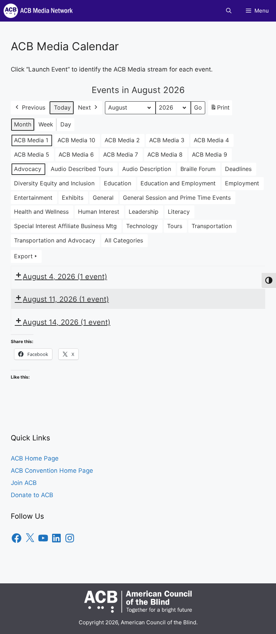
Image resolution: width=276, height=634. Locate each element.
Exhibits (72, 197)
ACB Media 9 (209, 154)
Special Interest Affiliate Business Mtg (65, 226)
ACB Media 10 (76, 140)
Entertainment (33, 197)
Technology (142, 226)
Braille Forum (198, 168)
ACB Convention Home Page (52, 470)
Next (84, 107)
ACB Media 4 (211, 140)
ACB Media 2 (122, 140)
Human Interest (98, 211)
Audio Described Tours (82, 168)
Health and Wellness (41, 211)
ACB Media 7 (120, 154)
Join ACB (24, 482)
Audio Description (146, 168)
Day (65, 124)
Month (22, 124)
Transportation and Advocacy (54, 240)
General (103, 197)
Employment (242, 183)
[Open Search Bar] (229, 11)
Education (117, 183)
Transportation (212, 226)
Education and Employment (178, 183)
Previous (33, 107)
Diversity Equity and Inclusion (54, 183)
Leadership (143, 211)
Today (62, 107)
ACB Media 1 (31, 140)
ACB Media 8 (165, 154)
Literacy (179, 211)
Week (45, 124)
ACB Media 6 (76, 154)
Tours (174, 226)
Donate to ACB (32, 495)
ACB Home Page (35, 458)
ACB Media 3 (166, 140)
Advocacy (27, 168)
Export (23, 256)
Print (220, 109)
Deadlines (238, 168)
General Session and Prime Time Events (177, 197)
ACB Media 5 (31, 154)
